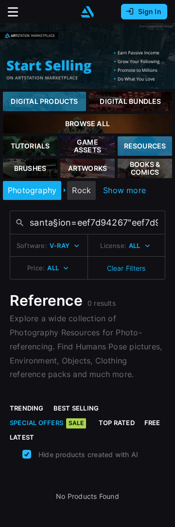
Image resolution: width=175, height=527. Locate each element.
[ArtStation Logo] (87, 12)
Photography (32, 190)
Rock (81, 190)
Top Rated (117, 423)
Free (152, 423)
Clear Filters (126, 268)
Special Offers (47, 423)
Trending (27, 408)
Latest (22, 437)
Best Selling (76, 408)
